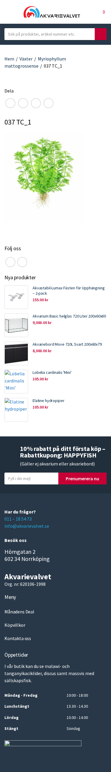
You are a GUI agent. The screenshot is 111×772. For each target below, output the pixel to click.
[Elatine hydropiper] (16, 410)
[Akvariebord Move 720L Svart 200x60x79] (16, 353)
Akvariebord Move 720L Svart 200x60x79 (67, 344)
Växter (26, 59)
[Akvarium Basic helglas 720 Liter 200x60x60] (16, 325)
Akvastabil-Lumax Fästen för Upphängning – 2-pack (69, 290)
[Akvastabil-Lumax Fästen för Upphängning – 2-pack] (16, 297)
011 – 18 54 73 (18, 519)
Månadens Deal (19, 612)
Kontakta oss (17, 638)
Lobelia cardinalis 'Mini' (52, 372)
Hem (9, 59)
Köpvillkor (14, 625)
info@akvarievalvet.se (26, 526)
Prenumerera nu (82, 478)
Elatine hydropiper (48, 400)
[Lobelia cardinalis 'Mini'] (16, 381)
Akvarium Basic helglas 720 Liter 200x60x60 (69, 316)
